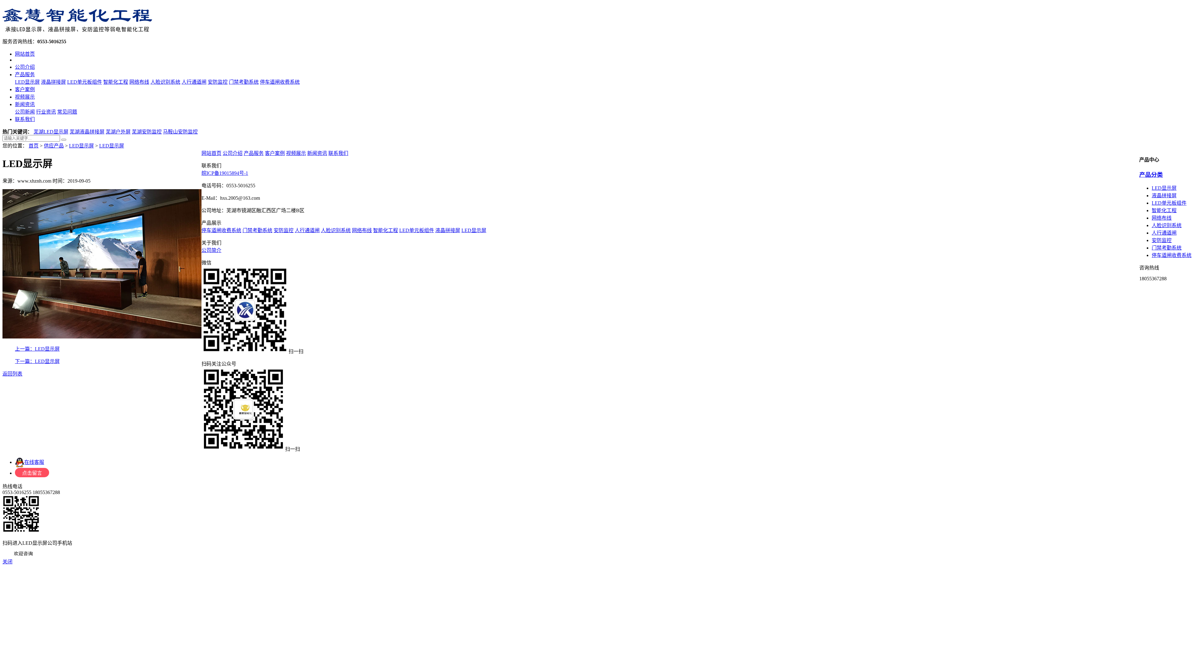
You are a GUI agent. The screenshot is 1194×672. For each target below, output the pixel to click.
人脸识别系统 (165, 82)
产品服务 (25, 74)
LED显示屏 (27, 82)
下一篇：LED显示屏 (37, 361)
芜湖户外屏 (118, 131)
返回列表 (12, 373)
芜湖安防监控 (147, 131)
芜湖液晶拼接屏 (87, 131)
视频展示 (25, 97)
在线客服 (34, 462)
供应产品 (54, 145)
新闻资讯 (25, 104)
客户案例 (25, 89)
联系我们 (25, 119)
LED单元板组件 (84, 82)
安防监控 (218, 82)
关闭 (7, 561)
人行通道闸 (194, 82)
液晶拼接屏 (53, 82)
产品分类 (1151, 174)
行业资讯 (46, 111)
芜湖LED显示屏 (51, 131)
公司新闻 (25, 111)
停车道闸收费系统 (280, 82)
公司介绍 (25, 67)
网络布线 (139, 82)
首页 (34, 145)
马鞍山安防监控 (180, 131)
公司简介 (211, 250)
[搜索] (63, 140)
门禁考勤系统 (244, 82)
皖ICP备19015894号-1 (224, 173)
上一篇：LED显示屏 (37, 349)
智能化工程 (115, 82)
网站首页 (25, 54)
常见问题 (67, 111)
